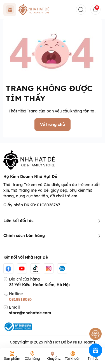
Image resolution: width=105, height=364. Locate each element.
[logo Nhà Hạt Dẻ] (52, 160)
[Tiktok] (35, 268)
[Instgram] (49, 268)
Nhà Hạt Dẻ (55, 342)
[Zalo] (62, 268)
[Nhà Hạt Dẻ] (34, 9)
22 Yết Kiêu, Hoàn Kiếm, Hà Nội (39, 284)
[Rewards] (95, 350)
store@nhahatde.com (30, 312)
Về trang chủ (52, 124)
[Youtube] (22, 268)
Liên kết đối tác (18, 220)
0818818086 (20, 299)
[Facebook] (8, 268)
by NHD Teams (81, 342)
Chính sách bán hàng (24, 235)
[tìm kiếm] (81, 9)
